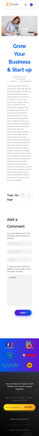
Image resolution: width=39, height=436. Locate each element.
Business (13, 81)
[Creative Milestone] (12, 4)
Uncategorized (25, 81)
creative (22, 79)
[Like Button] (22, 194)
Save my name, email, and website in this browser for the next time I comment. (19, 269)
